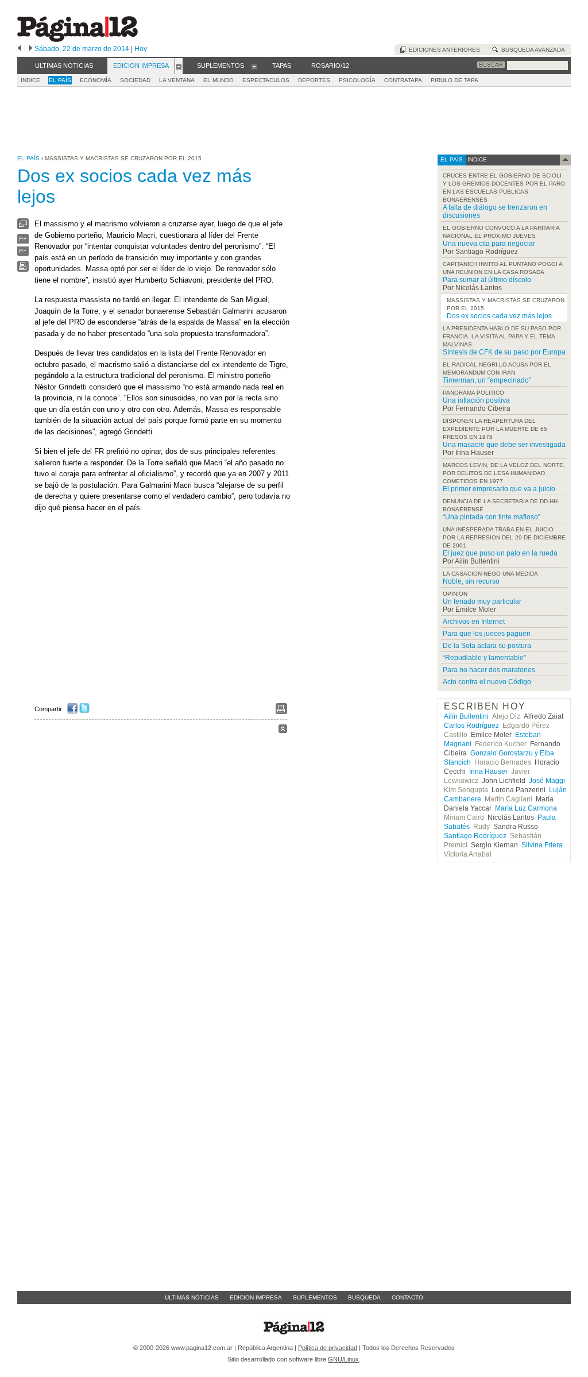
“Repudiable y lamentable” (484, 658)
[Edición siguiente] (31, 49)
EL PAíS (60, 80)
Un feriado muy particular (482, 601)
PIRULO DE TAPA (454, 80)
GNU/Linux (343, 1359)
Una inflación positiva (476, 400)
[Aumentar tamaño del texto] (23, 241)
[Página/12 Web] (77, 39)
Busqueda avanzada (531, 50)
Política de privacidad (327, 1347)
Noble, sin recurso (471, 581)
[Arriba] (282, 730)
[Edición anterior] (19, 49)
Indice (30, 80)
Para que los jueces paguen (487, 634)
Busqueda (364, 1297)
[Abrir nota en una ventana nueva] (23, 226)
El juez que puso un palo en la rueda (500, 553)
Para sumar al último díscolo (487, 280)
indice (476, 159)
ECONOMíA (95, 80)
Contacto (407, 1297)
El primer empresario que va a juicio (499, 489)
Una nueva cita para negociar (489, 244)
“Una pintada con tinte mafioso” (491, 517)
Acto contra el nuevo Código (487, 682)
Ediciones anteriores (442, 50)
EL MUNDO (218, 80)
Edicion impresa (256, 1297)
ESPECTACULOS (265, 80)
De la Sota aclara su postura (487, 646)
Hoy (140, 49)
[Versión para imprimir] (23, 269)
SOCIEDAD (135, 80)
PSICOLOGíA (357, 80)
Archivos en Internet (474, 622)
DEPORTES (314, 80)
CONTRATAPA (403, 80)
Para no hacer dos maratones (489, 670)
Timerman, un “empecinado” (487, 380)
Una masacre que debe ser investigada (504, 445)
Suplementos (315, 1297)
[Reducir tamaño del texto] (23, 253)
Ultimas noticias (192, 1297)
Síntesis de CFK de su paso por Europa (504, 352)
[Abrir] (179, 66)
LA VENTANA (177, 80)
